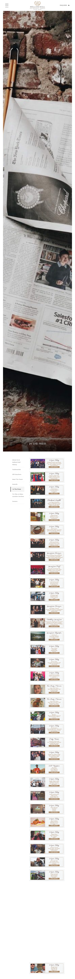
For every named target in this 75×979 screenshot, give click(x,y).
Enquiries (63, 5)
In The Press (17, 489)
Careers (14, 501)
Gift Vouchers (16, 474)
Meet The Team (17, 479)
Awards (14, 484)
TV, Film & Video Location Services (18, 495)
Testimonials (16, 469)
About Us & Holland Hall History (16, 462)
